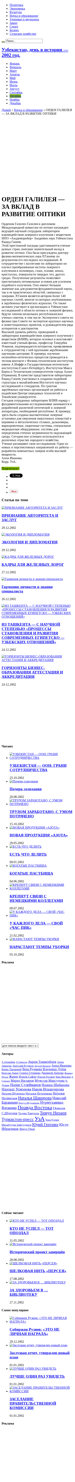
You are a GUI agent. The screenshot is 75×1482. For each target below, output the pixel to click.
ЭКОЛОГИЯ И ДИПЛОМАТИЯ (30, 542)
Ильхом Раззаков (46, 1077)
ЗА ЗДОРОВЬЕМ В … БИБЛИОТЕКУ (29, 1292)
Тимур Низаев (53, 1112)
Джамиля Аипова (52, 1072)
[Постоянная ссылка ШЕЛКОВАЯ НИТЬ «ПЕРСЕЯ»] (33, 1263)
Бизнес (14, 30)
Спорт (14, 26)
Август (14, 88)
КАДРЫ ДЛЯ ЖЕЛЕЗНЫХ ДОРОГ (33, 564)
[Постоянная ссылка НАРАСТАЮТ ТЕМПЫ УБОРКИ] (34, 939)
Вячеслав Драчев (10, 1073)
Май (13, 78)
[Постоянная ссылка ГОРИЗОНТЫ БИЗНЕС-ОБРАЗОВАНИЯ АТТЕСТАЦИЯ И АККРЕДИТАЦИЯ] (37, 660)
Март (13, 70)
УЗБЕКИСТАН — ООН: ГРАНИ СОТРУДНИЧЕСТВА (38, 767)
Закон (13, 23)
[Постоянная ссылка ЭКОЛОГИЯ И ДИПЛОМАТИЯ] (26, 534)
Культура (16, 12)
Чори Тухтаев (52, 1120)
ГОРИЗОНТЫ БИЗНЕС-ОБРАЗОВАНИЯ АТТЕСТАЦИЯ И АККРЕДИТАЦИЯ (32, 672)
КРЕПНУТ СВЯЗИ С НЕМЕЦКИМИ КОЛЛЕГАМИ (36, 898)
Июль (13, 85)
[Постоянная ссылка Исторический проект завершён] (33, 1244)
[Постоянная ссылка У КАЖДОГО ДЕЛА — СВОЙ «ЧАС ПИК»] (41, 915)
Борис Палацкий (12, 1069)
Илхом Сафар (28, 1076)
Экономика (17, 8)
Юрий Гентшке (45, 1124)
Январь (15, 63)
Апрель (15, 74)
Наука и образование (24, 15)
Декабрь (15, 103)
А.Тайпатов (21, 1062)
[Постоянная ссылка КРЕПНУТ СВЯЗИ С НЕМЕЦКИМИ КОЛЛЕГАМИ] (41, 888)
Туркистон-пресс (18, 1119)
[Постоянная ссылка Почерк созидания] (24, 781)
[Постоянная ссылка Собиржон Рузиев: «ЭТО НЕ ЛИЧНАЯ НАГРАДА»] (41, 1321)
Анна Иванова (61, 1065)
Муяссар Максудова (50, 1080)
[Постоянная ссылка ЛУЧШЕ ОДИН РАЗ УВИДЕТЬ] (33, 1368)
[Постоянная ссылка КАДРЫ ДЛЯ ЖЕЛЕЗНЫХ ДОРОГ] (28, 556)
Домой (6, 110)
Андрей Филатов (42, 1066)
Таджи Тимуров (28, 1113)
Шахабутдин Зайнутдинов (16, 1124)
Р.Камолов (59, 1108)
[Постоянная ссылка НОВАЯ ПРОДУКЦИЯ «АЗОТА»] (35, 827)
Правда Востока (35, 1107)
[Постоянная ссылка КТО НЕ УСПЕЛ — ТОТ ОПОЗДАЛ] (37, 1220)
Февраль (15, 67)
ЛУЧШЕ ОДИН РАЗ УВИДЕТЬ (37, 1376)
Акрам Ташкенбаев (42, 1062)
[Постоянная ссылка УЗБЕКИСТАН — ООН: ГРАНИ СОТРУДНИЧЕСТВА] (41, 757)
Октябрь (15, 96)
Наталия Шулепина (13, 1093)
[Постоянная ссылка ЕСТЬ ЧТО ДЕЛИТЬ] (25, 846)
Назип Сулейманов (25, 1085)
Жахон (13, 1076)
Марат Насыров (22, 1080)
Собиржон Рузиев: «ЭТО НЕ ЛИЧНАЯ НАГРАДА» (35, 1331)
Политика (16, 5)
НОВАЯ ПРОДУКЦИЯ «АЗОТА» (39, 835)
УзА (40, 1119)
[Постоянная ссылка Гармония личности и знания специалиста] (32, 579)
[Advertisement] (37, 153)
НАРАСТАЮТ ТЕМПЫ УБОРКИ (39, 947)
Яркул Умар (27, 1129)
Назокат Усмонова (16, 1089)
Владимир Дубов (54, 1069)
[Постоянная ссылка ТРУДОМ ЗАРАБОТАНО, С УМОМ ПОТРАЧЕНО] (41, 804)
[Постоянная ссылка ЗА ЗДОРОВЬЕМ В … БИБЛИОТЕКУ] (38, 1282)
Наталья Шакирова (35, 1097)
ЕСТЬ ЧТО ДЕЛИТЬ (28, 854)
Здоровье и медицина (24, 19)
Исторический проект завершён (37, 1252)
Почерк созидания (26, 789)
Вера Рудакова (32, 1069)
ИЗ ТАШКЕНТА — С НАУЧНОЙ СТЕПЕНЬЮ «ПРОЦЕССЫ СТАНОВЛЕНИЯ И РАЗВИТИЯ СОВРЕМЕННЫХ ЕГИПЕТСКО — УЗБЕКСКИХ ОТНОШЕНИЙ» (33, 633)
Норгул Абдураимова (29, 1103)
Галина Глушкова (29, 1072)
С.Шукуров (9, 1113)
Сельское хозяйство (23, 33)
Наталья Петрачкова (39, 1093)
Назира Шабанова (55, 1085)
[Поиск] (3, 41)
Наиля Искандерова (48, 1089)
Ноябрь (15, 99)
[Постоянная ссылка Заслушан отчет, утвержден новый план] (38, 1345)
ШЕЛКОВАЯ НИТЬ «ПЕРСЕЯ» (38, 1271)
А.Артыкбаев (8, 1062)
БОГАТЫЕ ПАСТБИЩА (31, 873)
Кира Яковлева (63, 1076)
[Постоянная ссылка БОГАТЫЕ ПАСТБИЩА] (28, 865)
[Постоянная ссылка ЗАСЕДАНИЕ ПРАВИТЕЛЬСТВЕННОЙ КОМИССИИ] (41, 1391)
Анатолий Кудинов (23, 1065)
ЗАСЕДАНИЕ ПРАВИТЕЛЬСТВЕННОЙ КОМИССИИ (33, 1403)
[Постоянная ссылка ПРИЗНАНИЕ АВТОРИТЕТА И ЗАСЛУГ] (32, 507)
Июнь (14, 81)
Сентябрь (16, 92)
